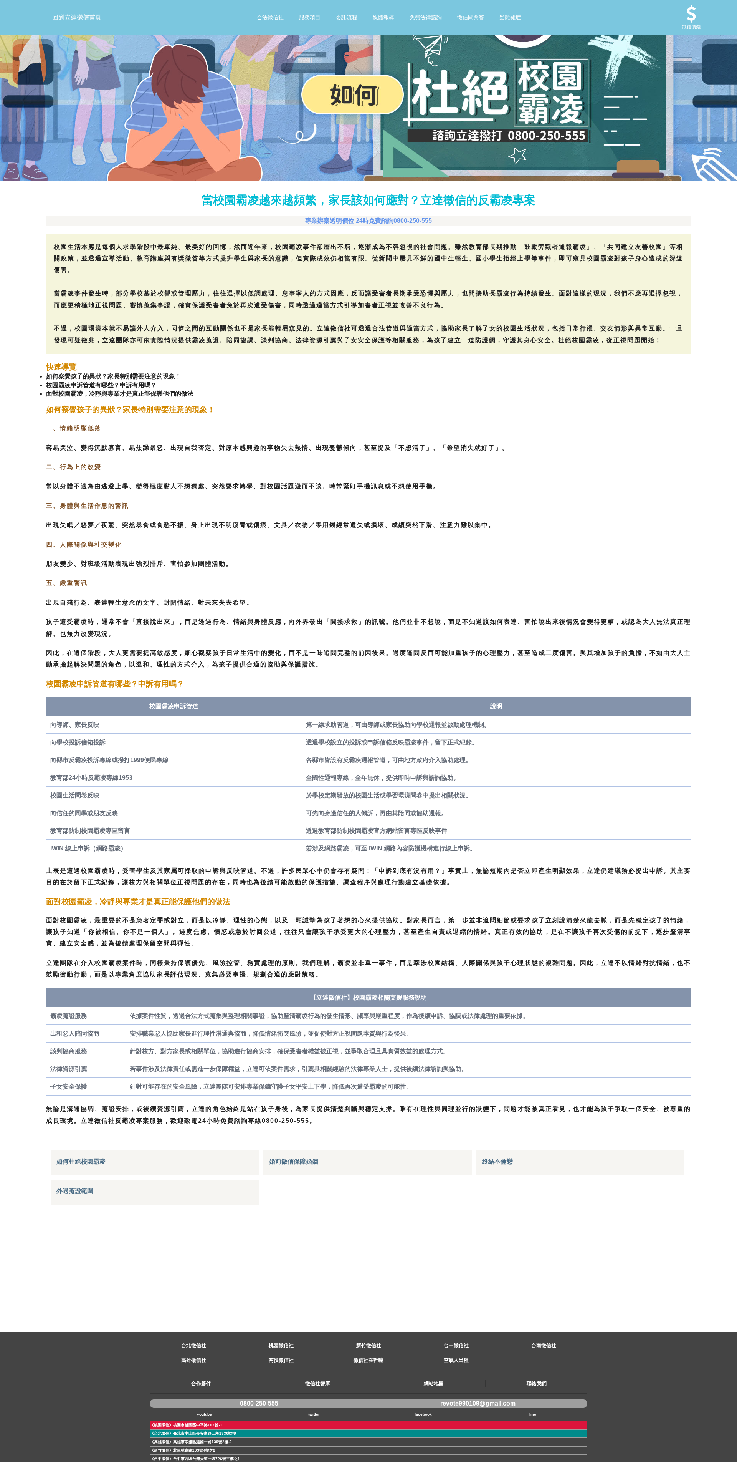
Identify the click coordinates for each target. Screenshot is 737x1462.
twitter (314, 1414)
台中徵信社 (456, 1345)
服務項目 (310, 17)
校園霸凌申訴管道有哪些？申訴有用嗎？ (101, 385)
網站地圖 (434, 1383)
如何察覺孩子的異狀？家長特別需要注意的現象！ (113, 376)
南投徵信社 (281, 1360)
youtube (204, 1414)
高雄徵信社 (193, 1360)
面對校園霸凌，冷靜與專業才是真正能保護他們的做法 (119, 393)
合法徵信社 (270, 17)
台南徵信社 (543, 1345)
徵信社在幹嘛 (368, 1360)
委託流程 (346, 17)
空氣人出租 (456, 1360)
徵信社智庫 (317, 1383)
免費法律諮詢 (426, 17)
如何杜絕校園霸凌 (81, 1161)
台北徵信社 (193, 1345)
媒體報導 (383, 17)
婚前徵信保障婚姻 (293, 1161)
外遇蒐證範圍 (74, 1191)
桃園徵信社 (281, 1345)
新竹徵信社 (368, 1345)
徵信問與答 (470, 17)
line (532, 1414)
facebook (423, 1414)
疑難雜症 (510, 17)
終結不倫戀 (497, 1161)
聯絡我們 (537, 1383)
